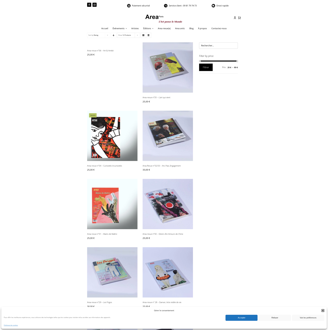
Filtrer (206, 67)
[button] (323, 310)
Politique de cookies (11, 325)
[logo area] (164, 14)
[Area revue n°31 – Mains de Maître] (112, 204)
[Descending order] (113, 35)
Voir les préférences (308, 318)
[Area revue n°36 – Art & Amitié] (112, 44)
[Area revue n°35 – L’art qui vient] (168, 67)
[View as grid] (143, 35)
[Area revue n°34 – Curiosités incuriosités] (112, 136)
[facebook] (89, 5)
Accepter (241, 318)
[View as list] (148, 35)
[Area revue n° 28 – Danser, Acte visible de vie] (168, 272)
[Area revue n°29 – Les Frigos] (112, 272)
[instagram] (95, 5)
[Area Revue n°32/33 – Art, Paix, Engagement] (168, 136)
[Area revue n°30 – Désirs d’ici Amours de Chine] (168, 204)
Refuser (274, 318)
